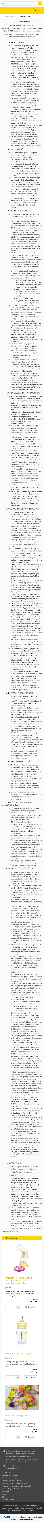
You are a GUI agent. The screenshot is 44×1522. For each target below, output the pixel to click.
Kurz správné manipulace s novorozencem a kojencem (21, 1478)
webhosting (38, 1517)
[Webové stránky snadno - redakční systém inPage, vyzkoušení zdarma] (6, 1517)
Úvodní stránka (9, 16)
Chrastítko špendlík (18, 1415)
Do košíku (31, 1307)
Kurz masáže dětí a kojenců (11, 1481)
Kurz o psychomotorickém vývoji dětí (15, 1483)
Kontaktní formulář (8, 1500)
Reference (5, 1491)
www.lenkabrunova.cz (22, 39)
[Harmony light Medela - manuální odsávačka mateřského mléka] (22, 1258)
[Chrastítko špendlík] (22, 1397)
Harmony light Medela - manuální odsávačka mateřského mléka (20, 1280)
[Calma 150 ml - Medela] (22, 1331)
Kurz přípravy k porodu (10, 1475)
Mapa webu (32, 1510)
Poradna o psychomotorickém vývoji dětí (16, 1486)
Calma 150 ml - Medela (20, 1353)
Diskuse (5, 1494)
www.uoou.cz (33, 1052)
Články (4, 1497)
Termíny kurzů (7, 1472)
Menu (38, 10)
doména (30, 1517)
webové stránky (17, 1517)
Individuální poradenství (10, 1489)
